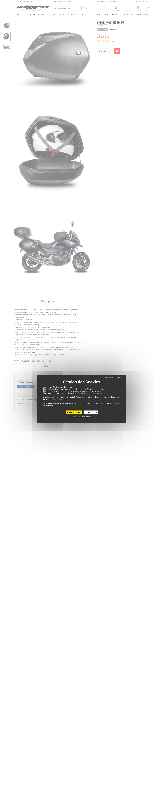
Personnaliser (91, 412)
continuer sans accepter (111, 378)
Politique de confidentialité (81, 417)
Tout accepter (75, 412)
